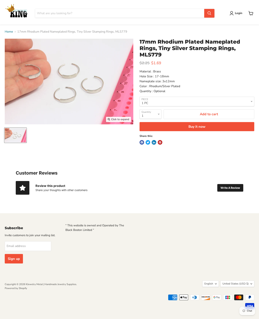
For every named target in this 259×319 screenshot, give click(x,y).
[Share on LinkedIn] (154, 142)
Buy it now (196, 126)
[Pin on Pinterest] (160, 142)
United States (235, 283)
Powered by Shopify (16, 288)
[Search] (209, 13)
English (208, 283)
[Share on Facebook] (142, 142)
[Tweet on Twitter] (148, 142)
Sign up (14, 258)
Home (9, 31)
